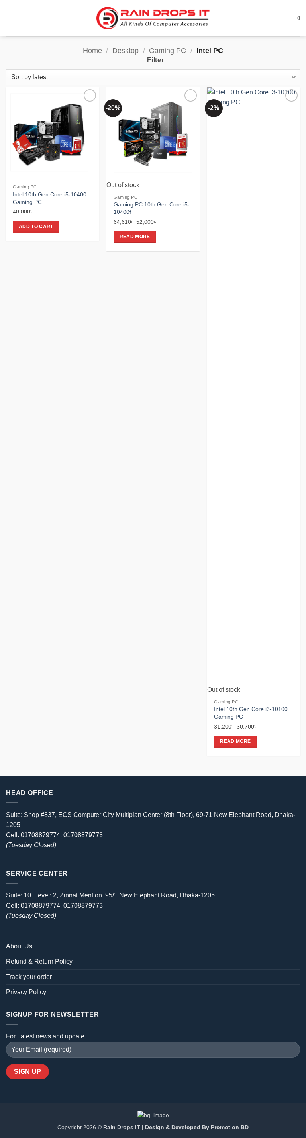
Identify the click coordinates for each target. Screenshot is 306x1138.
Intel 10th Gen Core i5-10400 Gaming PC (49, 198)
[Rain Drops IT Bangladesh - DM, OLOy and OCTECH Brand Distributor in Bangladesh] (153, 18)
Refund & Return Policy (39, 961)
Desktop (125, 50)
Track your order (29, 976)
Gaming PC (167, 50)
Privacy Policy (26, 992)
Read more (135, 236)
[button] (11, 18)
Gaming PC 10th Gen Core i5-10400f (152, 208)
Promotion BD (230, 1127)
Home (92, 50)
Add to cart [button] (36, 226)
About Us (19, 946)
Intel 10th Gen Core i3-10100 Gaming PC (251, 713)
